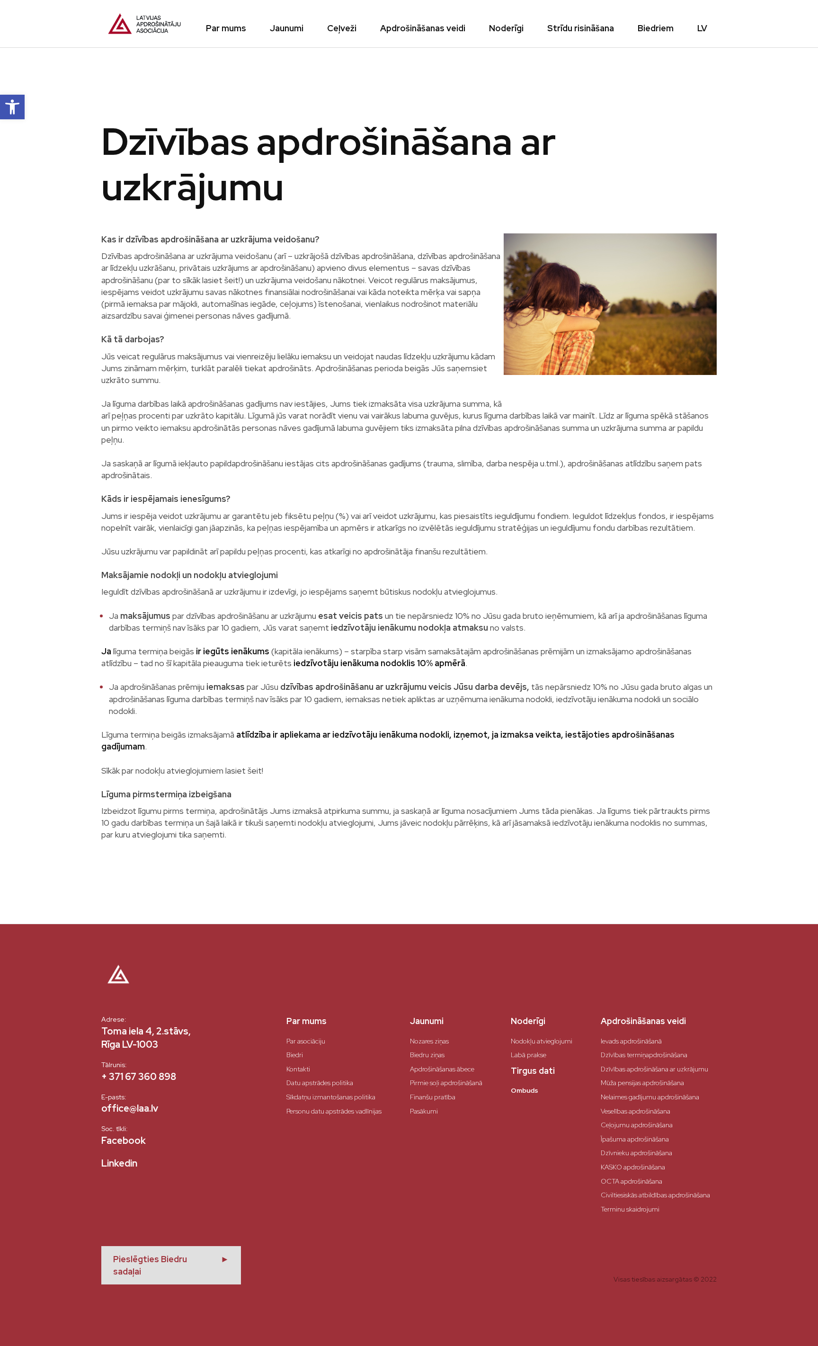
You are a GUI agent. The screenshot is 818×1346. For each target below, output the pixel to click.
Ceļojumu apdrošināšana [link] (637, 1125)
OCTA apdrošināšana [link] (631, 1181)
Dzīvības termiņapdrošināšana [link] (644, 1055)
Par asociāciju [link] (305, 1041)
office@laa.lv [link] (129, 1108)
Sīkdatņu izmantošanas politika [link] (330, 1097)
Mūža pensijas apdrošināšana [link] (642, 1083)
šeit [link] (255, 770)
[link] (12, 107)
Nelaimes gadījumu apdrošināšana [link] (650, 1097)
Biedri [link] (294, 1055)
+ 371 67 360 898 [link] (138, 1076)
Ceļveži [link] (341, 28)
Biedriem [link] (656, 28)
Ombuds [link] (524, 1090)
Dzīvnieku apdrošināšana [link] (636, 1153)
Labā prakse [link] (528, 1055)
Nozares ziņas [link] (429, 1041)
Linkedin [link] (119, 1163)
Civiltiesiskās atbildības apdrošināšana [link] (655, 1195)
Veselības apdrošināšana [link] (635, 1111)
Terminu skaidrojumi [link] (630, 1209)
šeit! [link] (232, 280)
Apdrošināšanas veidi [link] (422, 28)
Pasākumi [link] (424, 1111)
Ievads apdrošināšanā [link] (631, 1041)
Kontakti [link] (298, 1069)
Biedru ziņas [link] (427, 1055)
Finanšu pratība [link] (432, 1097)
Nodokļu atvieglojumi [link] (541, 1041)
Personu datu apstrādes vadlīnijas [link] (334, 1111)
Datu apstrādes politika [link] (319, 1083)
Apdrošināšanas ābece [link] (442, 1069)
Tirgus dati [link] (533, 1070)
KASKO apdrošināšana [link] (633, 1167)
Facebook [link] (123, 1140)
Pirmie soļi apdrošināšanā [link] (446, 1083)
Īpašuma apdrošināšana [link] (635, 1139)
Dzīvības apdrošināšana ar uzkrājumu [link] (654, 1069)
